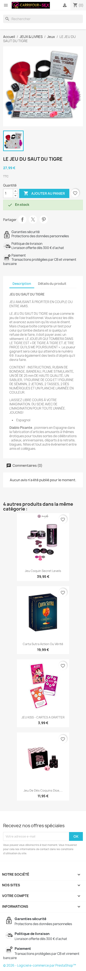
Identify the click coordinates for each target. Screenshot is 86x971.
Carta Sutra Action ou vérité (43, 644)
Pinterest (43, 219)
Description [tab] (22, 283)
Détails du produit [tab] (52, 283)
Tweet (33, 219)
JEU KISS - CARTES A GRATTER (43, 717)
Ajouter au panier (44, 193)
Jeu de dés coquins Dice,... (43, 790)
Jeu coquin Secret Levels (43, 571)
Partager (22, 219)
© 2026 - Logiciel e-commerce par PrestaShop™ (39, 965)
